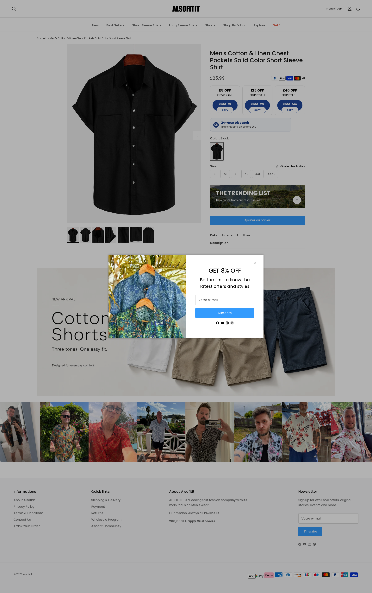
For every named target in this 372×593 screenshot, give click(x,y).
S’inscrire (225, 313)
